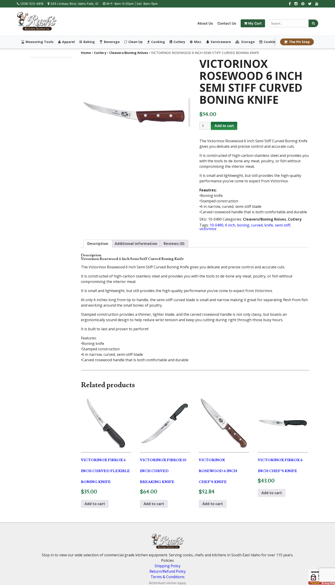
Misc (197, 41)
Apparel (68, 41)
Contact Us (226, 23)
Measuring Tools (40, 41)
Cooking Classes (277, 41)
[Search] (313, 23)
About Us (205, 23)
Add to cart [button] (95, 503)
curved (257, 225)
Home (86, 52)
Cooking (158, 41)
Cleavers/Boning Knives (128, 52)
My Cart (254, 23)
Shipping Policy (167, 565)
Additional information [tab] (136, 243)
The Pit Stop (299, 42)
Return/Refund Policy (167, 571)
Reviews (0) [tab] (174, 243)
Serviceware (221, 41)
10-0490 (216, 225)
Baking (89, 41)
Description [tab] (97, 243)
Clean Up (135, 41)
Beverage (112, 41)
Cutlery (179, 41)
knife (268, 225)
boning (243, 225)
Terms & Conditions (168, 576)
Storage (248, 41)
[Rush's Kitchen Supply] (37, 29)
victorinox (207, 228)
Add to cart (224, 126)
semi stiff (282, 225)
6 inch (230, 225)
